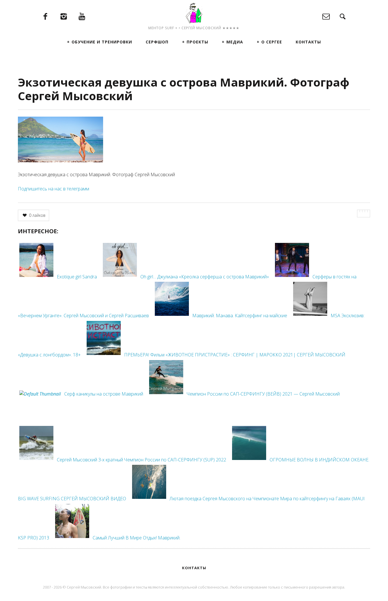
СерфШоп (157, 42)
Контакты (308, 42)
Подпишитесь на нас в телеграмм (53, 189)
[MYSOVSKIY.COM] (193, 13)
